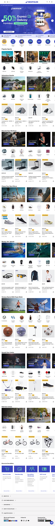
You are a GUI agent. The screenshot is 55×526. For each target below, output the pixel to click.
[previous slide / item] (2, 20)
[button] (23, 32)
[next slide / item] (52, 20)
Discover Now (6, 490)
